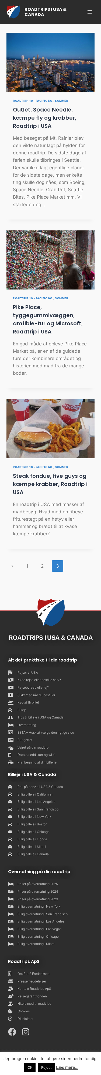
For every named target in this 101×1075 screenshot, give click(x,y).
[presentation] (50, 62)
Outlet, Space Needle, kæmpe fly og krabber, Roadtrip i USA (44, 118)
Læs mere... (67, 1067)
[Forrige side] (12, 566)
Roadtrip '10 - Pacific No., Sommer (40, 100)
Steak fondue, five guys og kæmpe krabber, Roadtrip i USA (50, 484)
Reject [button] (46, 1067)
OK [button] (29, 1067)
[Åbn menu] (90, 12)
